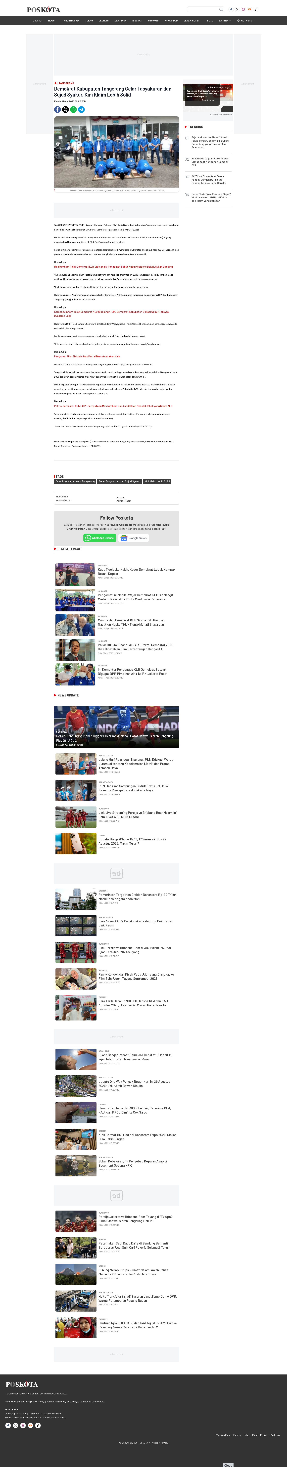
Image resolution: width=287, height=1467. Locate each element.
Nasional (102, 591)
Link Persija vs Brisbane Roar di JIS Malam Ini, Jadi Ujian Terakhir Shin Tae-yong (134, 950)
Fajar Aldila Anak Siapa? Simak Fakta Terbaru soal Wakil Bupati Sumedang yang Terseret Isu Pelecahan (210, 142)
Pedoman (275, 1435)
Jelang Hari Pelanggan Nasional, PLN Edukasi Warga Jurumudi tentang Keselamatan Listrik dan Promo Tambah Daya (135, 763)
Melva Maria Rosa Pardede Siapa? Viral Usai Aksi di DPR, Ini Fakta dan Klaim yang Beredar (211, 197)
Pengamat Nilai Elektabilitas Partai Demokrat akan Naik (87, 356)
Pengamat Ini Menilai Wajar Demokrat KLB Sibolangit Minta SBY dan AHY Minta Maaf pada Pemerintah (135, 597)
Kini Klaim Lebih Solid (157, 481)
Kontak (264, 1435)
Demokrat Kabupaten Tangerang (75, 481)
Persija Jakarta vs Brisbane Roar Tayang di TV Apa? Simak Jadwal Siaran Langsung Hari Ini (135, 1219)
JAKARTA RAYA (71, 20)
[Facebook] (231, 9)
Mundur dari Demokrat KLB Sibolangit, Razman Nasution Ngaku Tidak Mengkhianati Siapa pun (131, 622)
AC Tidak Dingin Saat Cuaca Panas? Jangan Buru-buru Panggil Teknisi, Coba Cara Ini (208, 179)
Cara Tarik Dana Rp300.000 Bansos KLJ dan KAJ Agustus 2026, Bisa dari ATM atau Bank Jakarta (133, 1003)
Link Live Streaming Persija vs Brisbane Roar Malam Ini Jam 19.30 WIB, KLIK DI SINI (137, 814)
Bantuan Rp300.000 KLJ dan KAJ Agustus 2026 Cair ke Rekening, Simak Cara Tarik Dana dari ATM (137, 1325)
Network (246, 20)
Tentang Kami (223, 1435)
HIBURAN (137, 20)
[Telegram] (81, 109)
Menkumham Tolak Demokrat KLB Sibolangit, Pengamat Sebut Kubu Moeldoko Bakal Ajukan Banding (113, 266)
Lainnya (223, 20)
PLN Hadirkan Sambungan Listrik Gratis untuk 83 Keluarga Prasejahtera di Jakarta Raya (133, 788)
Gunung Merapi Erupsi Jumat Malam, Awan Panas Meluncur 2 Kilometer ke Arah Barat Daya (133, 1272)
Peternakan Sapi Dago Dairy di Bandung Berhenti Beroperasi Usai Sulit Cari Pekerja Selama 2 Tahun (133, 1245)
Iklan (246, 1435)
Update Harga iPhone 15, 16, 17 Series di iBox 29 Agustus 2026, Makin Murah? (132, 841)
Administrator (63, 499)
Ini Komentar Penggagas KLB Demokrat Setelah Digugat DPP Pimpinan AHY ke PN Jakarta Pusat (133, 671)
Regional (102, 565)
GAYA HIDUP (171, 20)
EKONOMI (104, 20)
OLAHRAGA (120, 20)
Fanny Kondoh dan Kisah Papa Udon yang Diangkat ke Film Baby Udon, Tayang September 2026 (136, 976)
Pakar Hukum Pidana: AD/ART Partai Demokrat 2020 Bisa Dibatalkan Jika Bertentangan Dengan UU (135, 647)
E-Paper (37, 20)
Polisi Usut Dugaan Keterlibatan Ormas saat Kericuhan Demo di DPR (210, 162)
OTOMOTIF (153, 20)
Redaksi (237, 1435)
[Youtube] (249, 9)
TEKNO (89, 20)
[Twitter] (237, 9)
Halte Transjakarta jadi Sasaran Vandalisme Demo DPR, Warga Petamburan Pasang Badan (137, 1298)
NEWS (51, 20)
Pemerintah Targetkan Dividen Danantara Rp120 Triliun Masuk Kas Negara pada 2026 (137, 897)
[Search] (221, 9)
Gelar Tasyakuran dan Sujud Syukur (120, 481)
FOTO (210, 20)
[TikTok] (255, 9)
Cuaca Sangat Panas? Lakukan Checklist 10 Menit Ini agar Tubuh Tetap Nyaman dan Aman (135, 1057)
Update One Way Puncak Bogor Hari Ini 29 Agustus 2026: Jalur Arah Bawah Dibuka (134, 1083)
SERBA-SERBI (191, 20)
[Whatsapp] (73, 109)
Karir (254, 1435)
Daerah (102, 1239)
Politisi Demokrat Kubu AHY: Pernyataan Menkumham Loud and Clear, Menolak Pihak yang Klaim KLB (113, 405)
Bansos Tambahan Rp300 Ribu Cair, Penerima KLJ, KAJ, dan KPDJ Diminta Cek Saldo (134, 1110)
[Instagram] (243, 9)
